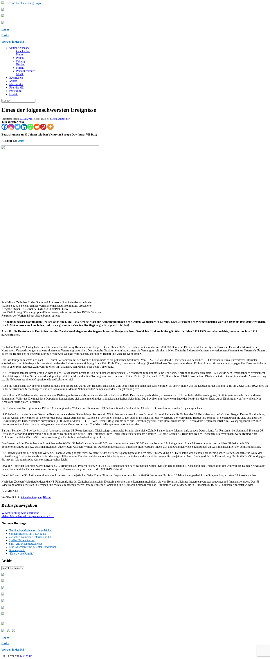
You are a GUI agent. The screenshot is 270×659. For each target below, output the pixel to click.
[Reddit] (37, 127)
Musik (20, 74)
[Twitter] (17, 127)
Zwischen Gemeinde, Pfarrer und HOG (32, 537)
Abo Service (16, 84)
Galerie (13, 80)
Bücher (20, 64)
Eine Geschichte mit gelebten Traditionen (33, 546)
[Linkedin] (24, 127)
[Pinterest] (43, 127)
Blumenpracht (17, 550)
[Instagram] (11, 127)
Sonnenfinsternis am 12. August (27, 533)
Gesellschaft (23, 51)
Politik (20, 57)
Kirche (20, 67)
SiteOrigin (26, 655)
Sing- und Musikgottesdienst (25, 543)
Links (5, 35)
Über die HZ (16, 87)
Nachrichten (16, 77)
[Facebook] (4, 127)
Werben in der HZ (12, 41)
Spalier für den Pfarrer (22, 540)
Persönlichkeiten (25, 71)
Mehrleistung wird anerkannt (20, 512)
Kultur (20, 54)
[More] (50, 127)
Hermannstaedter (60, 118)
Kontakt (13, 94)
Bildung (21, 61)
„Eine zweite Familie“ (21, 553)
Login (5, 29)
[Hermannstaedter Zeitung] (21, 3)
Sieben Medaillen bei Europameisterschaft (27, 516)
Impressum (15, 90)
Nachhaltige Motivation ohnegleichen (30, 530)
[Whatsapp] (30, 127)
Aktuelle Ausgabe (19, 47)
